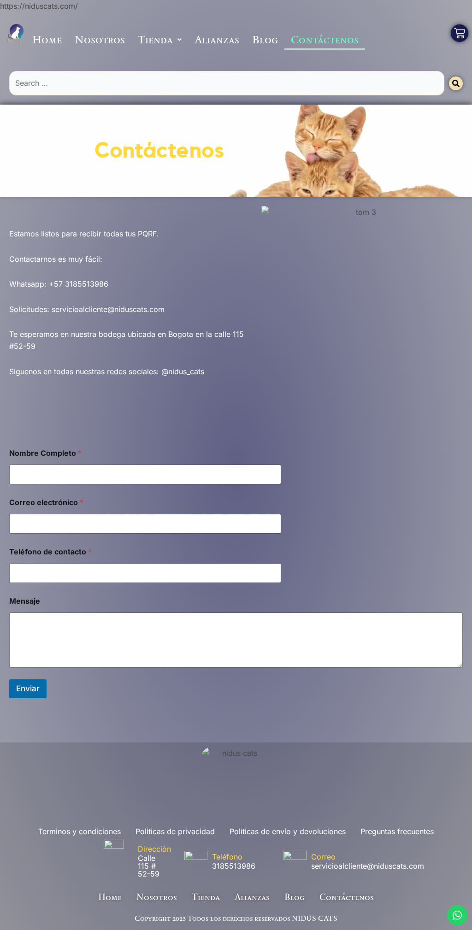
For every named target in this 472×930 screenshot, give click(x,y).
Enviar (28, 688)
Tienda (155, 39)
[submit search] (456, 83)
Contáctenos (325, 39)
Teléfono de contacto (50, 551)
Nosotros (100, 39)
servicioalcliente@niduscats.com (367, 866)
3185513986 (233, 866)
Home (47, 39)
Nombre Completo (45, 453)
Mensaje (24, 601)
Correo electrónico (46, 502)
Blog (265, 39)
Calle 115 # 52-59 (148, 865)
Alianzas (217, 39)
